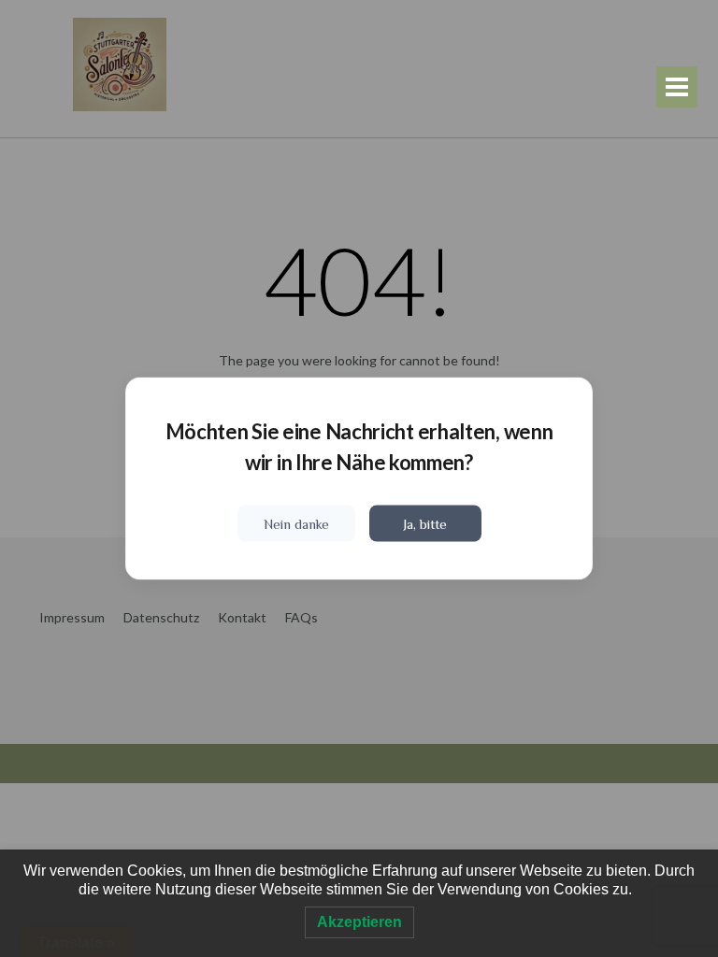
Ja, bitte (425, 524)
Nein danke (296, 524)
